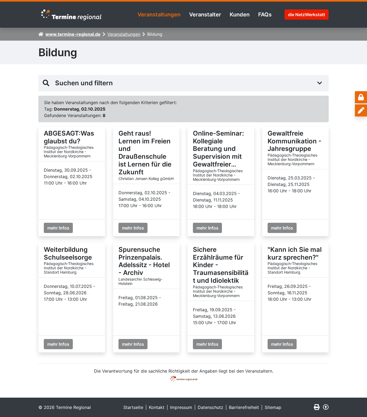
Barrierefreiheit (244, 407)
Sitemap (273, 407)
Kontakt (156, 407)
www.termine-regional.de (72, 34)
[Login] (361, 97)
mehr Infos (58, 228)
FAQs (265, 14)
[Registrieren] (361, 110)
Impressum (181, 407)
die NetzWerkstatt (306, 14)
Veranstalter (205, 14)
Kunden (240, 14)
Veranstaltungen (159, 14)
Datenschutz (210, 407)
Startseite (133, 407)
